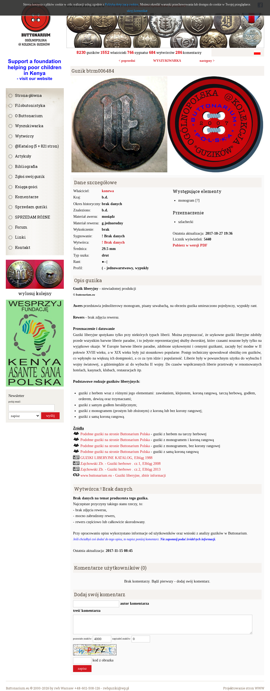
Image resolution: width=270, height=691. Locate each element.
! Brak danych (113, 242)
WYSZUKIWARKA (167, 61)
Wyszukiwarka (29, 125)
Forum (21, 227)
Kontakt (22, 247)
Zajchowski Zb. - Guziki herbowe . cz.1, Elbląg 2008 (120, 464)
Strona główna (28, 95)
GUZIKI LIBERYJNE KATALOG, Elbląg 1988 (116, 458)
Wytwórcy (24, 136)
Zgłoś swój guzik (30, 176)
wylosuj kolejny (35, 293)
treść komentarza (86, 611)
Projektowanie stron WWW (243, 688)
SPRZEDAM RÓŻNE (32, 217)
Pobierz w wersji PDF (190, 245)
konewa (108, 191)
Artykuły (23, 156)
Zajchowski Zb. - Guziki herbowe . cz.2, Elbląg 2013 (120, 469)
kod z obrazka (103, 660)
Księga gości (26, 186)
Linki (20, 237)
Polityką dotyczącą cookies (121, 4)
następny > (207, 61)
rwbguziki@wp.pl (116, 688)
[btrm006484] (167, 79)
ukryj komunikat (137, 11)
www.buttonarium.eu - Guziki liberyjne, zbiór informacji (123, 475)
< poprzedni (127, 61)
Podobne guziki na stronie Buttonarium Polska (115, 434)
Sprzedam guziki (31, 206)
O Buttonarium (29, 115)
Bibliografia (26, 166)
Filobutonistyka (30, 105)
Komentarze (26, 196)
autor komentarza (134, 603)
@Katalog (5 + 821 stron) (37, 146)
